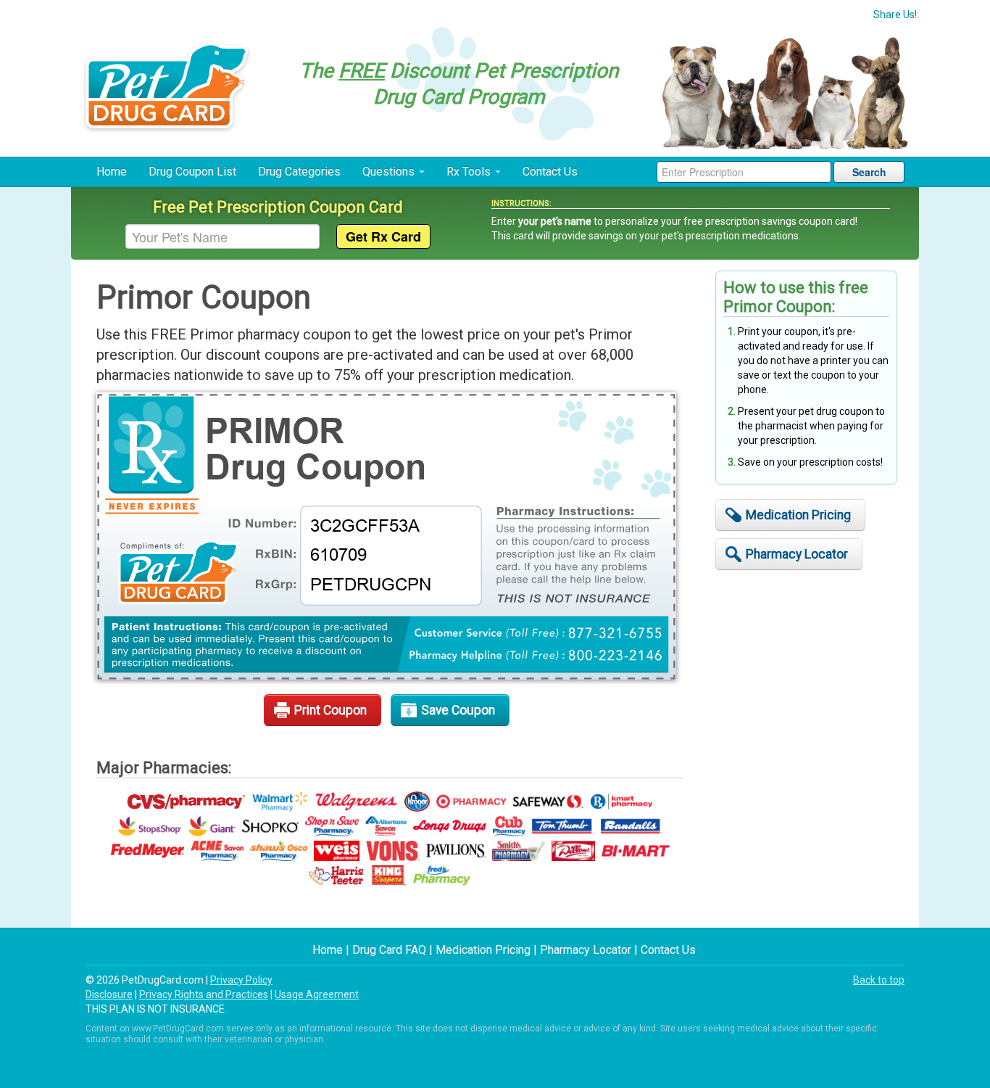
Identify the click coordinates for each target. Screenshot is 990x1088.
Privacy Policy (241, 980)
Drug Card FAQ (389, 950)
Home (111, 171)
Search (869, 172)
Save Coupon (458, 710)
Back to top (878, 980)
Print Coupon (330, 710)
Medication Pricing (798, 515)
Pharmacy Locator (797, 554)
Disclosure (109, 994)
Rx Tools (470, 171)
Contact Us (550, 171)
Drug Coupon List (192, 171)
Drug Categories (299, 171)
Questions (389, 171)
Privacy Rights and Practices (203, 994)
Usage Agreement (317, 994)
